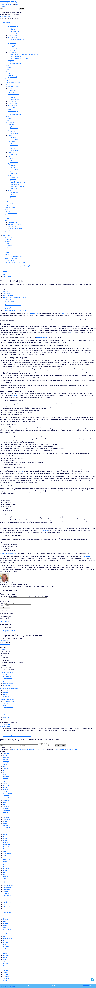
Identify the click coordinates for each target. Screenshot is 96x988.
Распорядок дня (10, 260)
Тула (4, 965)
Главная (5, 271)
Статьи (7, 81)
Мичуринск (6, 868)
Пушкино (5, 918)
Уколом (12, 50)
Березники (6, 761)
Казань (5, 821)
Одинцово (6, 901)
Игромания (6, 209)
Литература (8, 245)
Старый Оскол (7, 950)
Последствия (9, 79)
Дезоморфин (12, 141)
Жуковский (6, 808)
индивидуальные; (10, 307)
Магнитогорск (7, 859)
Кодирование (12, 43)
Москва (5, 872)
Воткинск (5, 787)
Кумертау (5, 850)
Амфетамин (11, 124)
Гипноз (12, 47)
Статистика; (6, 293)
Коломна (5, 836)
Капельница (6, 719)
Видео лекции (9, 247)
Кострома (6, 842)
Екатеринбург (7, 800)
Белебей (5, 763)
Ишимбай (6, 817)
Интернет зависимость (15, 228)
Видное (5, 774)
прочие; (7, 309)
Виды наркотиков (10, 122)
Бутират (10, 130)
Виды (6, 71)
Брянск (5, 766)
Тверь (4, 959)
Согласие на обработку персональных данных (17, 736)
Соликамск (6, 946)
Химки (5, 969)
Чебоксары (6, 972)
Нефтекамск (6, 882)
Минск (5, 865)
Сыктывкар (6, 955)
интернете (14, 395)
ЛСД (9, 156)
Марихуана (11, 164)
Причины (8, 65)
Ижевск (5, 816)
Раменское (6, 919)
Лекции (7, 243)
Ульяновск (6, 967)
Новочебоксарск (8, 895)
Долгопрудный (7, 797)
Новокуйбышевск (8, 889)
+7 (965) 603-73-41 (5, 16)
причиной (45, 530)
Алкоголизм (6, 22)
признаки (46, 429)
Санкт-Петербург (8, 929)
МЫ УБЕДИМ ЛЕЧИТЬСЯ (7, 631)
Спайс (9, 175)
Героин (10, 135)
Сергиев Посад (7, 938)
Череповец (6, 976)
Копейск (5, 838)
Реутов (5, 921)
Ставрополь (6, 948)
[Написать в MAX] (92, 977)
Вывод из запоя (12, 28)
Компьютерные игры (14, 224)
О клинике (6, 249)
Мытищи (5, 876)
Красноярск (6, 848)
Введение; (6, 292)
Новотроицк (6, 893)
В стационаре (14, 31)
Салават (5, 927)
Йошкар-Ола (6, 819)
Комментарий (4, 601)
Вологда (5, 783)
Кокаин (10, 147)
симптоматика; (9, 301)
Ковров (5, 834)
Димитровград (7, 793)
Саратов (5, 935)
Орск (4, 908)
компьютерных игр (42, 337)
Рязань (5, 925)
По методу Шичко (15, 41)
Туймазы (5, 963)
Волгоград (6, 778)
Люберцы (6, 857)
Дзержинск (6, 795)
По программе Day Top (17, 39)
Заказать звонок (5, 644)
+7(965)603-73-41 (5, 621)
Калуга (5, 823)
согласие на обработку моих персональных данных (28, 749)
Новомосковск (7, 891)
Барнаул (5, 759)
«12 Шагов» (8, 237)
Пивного (5, 703)
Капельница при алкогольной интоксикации (24, 54)
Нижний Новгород (8, 885)
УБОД (9, 109)
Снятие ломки (12, 96)
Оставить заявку (60, 745)
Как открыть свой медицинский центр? (17, 266)
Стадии (7, 69)
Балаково (5, 768)
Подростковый (12, 77)
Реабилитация (12, 37)
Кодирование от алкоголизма (9, 688)
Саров (4, 936)
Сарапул (5, 933)
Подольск (6, 916)
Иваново (5, 814)
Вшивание (11, 60)
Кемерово (6, 831)
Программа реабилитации (13, 256)
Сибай (4, 944)
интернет (20, 471)
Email (2, 605)
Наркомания (6, 84)
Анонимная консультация (8, 1)
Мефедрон (11, 152)
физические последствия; (13, 305)
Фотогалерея (9, 264)
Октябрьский (7, 902)
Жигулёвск (6, 806)
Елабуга (5, 802)
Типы (6, 201)
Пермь (5, 914)
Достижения (9, 251)
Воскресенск (6, 785)
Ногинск (5, 897)
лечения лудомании (33, 314)
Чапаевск (5, 970)
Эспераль (13, 62)
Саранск (5, 931)
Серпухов (5, 942)
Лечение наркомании (12, 86)
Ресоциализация (13, 111)
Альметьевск (7, 753)
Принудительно (12, 35)
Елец (4, 804)
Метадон (10, 158)
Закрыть (92, 985)
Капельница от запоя (16, 56)
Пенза (4, 910)
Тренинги (8, 239)
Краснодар (6, 846)
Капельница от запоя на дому (19, 58)
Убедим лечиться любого (13, 258)
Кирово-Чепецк (7, 833)
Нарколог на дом (13, 26)
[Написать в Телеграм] (92, 979)
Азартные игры (12, 226)
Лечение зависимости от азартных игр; (15, 310)
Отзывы (7, 252)
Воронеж (5, 789)
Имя (2, 603)
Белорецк (3, 6)
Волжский (6, 782)
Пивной (10, 73)
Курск (4, 851)
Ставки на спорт (13, 222)
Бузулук (5, 772)
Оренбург (6, 904)
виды (72, 332)
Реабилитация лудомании (8, 553)
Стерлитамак (7, 952)
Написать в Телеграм (6, 3)
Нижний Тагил (7, 887)
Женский (10, 75)
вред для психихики (11, 303)
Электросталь (7, 982)
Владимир (6, 776)
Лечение (13, 126)
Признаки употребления (17, 183)
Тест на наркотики (13, 94)
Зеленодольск (7, 810)
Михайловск (6, 867)
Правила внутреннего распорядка (15, 262)
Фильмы (7, 241)
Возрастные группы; (9, 295)
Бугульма (5, 770)
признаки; (8, 299)
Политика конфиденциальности (13, 734)
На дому (12, 30)
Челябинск (6, 974)
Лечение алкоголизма (12, 24)
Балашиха (6, 757)
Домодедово (6, 799)
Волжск (5, 780)
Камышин (6, 829)
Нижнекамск (6, 884)
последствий (87, 557)
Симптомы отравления (17, 186)
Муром (5, 874)
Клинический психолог (15, 64)
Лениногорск (7, 853)
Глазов (5, 791)
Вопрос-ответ (9, 234)
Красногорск (6, 844)
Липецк (5, 855)
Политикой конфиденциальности (66, 749)
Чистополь (6, 978)
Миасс (4, 863)
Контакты (6, 268)
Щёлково (5, 980)
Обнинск (5, 899)
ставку (10, 441)
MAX (17, 3)
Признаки (8, 67)
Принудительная (8, 707)
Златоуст (5, 812)
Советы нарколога (10, 207)
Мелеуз (5, 861)
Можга (5, 870)
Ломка (12, 194)
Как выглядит (14, 192)
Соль (9, 190)
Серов (4, 940)
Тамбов (5, 957)
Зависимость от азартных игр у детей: (15, 297)
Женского (6, 705)
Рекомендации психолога (13, 82)
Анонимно (13, 33)
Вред (11, 171)
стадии (63, 314)
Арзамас (5, 755)
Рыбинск (5, 923)
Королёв (5, 840)
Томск (4, 961)
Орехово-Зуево (7, 906)
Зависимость (14, 128)
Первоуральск (7, 912)
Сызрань (5, 953)
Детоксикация (12, 52)
